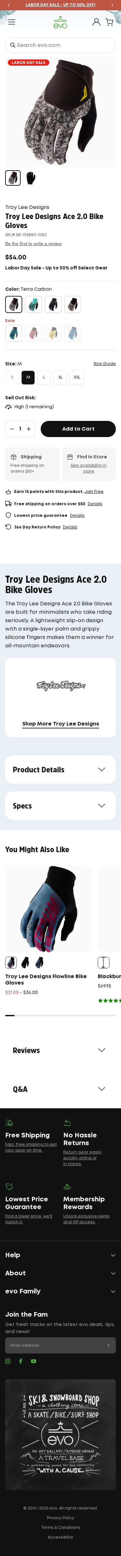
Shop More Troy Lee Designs (60, 724)
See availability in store (88, 468)
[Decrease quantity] (12, 429)
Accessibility (60, 1537)
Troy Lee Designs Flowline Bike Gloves (46, 980)
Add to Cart (78, 429)
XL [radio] (60, 377)
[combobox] (60, 45)
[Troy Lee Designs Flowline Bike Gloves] (49, 909)
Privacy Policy (60, 1518)
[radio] (13, 304)
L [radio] (44, 377)
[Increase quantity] (28, 429)
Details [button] (95, 504)
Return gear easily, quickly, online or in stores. (82, 1158)
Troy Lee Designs (27, 207)
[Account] (96, 22)
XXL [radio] (77, 377)
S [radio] (12, 377)
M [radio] (28, 377)
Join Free (94, 492)
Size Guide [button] (105, 364)
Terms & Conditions (60, 1528)
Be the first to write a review (33, 243)
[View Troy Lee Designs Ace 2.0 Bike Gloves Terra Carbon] (13, 178)
